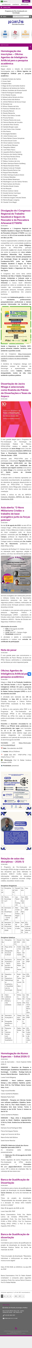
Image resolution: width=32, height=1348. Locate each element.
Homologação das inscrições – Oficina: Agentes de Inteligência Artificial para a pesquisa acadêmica (14, 57)
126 (16, 1296)
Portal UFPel (6, 7)
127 (20, 1296)
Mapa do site (24, 4)
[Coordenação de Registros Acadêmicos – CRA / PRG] (25, 35)
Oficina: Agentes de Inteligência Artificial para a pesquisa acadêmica (16, 673)
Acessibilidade (6, 4)
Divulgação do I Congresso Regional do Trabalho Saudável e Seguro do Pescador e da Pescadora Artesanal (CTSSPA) (15, 216)
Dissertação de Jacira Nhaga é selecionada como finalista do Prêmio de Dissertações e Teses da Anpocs (16, 390)
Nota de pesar (9, 649)
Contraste (15, 4)
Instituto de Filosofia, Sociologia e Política (15, 1307)
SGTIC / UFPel (21, 1333)
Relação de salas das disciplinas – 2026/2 (12, 860)
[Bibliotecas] (15, 35)
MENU (4, 16)
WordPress (19, 1332)
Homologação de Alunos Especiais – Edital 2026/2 (15, 1055)
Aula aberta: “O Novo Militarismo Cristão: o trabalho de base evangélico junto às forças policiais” (15, 513)
